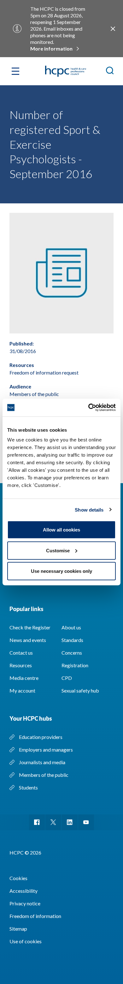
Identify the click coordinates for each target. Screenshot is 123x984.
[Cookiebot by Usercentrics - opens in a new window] (88, 408)
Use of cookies (25, 941)
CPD (67, 678)
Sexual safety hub (80, 690)
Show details (89, 509)
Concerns (72, 653)
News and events (27, 640)
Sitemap (18, 929)
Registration (75, 665)
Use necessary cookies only (61, 571)
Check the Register (29, 627)
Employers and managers (46, 750)
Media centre (23, 678)
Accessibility (23, 891)
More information (51, 48)
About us (71, 627)
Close (113, 29)
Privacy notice (24, 903)
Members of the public (43, 775)
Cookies (18, 878)
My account (22, 690)
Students (28, 787)
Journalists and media (42, 762)
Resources (20, 665)
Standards (72, 640)
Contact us (21, 653)
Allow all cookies (61, 529)
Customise (58, 550)
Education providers (40, 737)
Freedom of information (35, 916)
